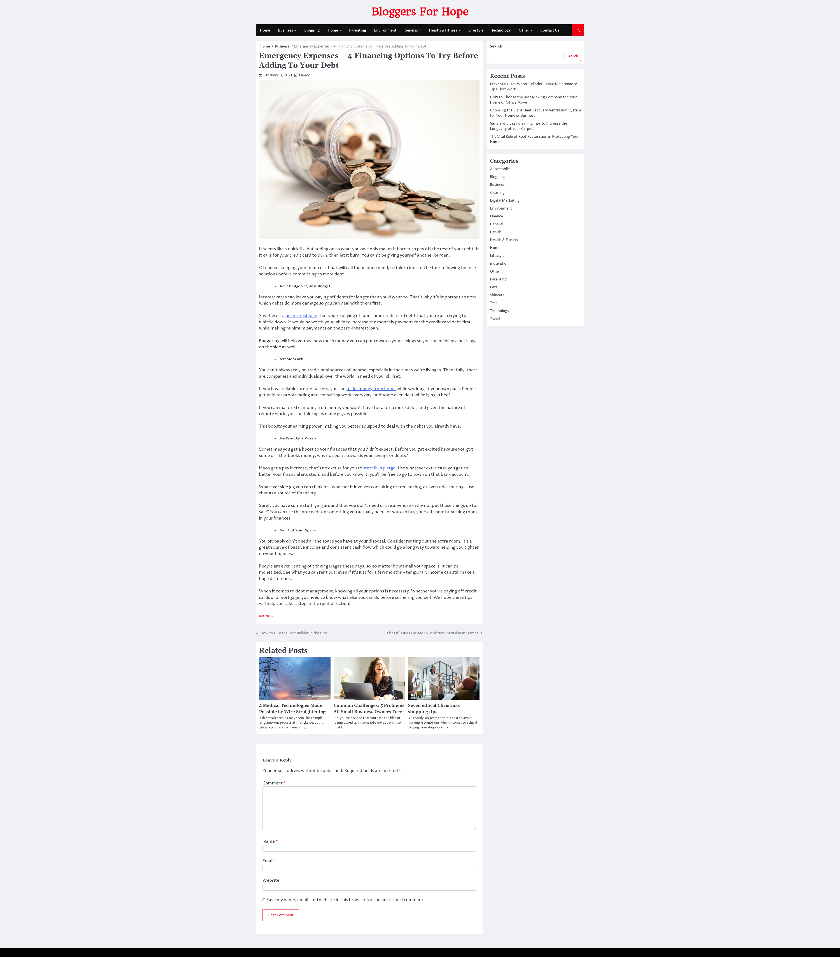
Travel (495, 318)
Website (270, 880)
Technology (501, 30)
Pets (493, 287)
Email (269, 861)
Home (265, 30)
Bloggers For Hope (420, 11)
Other (524, 30)
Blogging (312, 30)
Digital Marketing (505, 200)
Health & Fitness (443, 30)
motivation (499, 263)
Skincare (497, 295)
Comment (274, 783)
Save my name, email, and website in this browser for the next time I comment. (345, 900)
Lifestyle (475, 30)
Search (496, 46)
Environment (385, 30)
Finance (496, 216)
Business (285, 30)
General (411, 30)
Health (495, 232)
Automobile (500, 169)
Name (270, 841)
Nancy (304, 75)
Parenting (357, 30)
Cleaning (497, 192)
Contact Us (549, 30)
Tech (494, 303)
